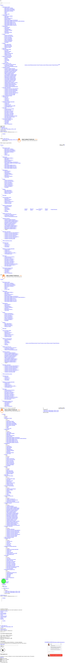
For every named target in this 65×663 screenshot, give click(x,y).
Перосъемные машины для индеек (11, 25)
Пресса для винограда (8, 123)
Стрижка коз (7, 103)
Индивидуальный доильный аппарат (11, 69)
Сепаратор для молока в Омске (10, 93)
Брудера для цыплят (8, 37)
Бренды (6, 11)
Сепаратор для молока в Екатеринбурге (11, 88)
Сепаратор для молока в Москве (10, 91)
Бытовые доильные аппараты (10, 72)
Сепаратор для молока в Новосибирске (11, 92)
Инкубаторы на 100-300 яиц (9, 8)
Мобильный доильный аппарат (10, 77)
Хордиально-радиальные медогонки (11, 115)
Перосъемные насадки (8, 18)
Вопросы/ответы (33, 64)
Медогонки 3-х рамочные (9, 112)
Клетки (4, 34)
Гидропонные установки (9, 65)
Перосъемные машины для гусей (10, 24)
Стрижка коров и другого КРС (10, 105)
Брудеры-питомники (8, 41)
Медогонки (5, 107)
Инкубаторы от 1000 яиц (9, 10)
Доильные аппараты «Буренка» (10, 83)
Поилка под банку (8, 47)
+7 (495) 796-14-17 (4, 127)
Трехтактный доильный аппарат (10, 79)
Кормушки (4, 48)
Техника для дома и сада (7, 63)
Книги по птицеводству (9, 53)
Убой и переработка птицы (7, 95)
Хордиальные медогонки (9, 114)
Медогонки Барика (8, 117)
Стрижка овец (7, 102)
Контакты (56, 64)
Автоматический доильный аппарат (11, 70)
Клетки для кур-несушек (9, 36)
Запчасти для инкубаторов (7, 56)
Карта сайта (2, 644)
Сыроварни (7, 121)
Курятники (6, 42)
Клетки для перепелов (8, 35)
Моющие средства (8, 54)
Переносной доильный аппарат (10, 76)
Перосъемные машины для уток (10, 23)
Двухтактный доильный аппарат (10, 78)
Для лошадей (7, 100)
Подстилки (6, 50)
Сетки (6, 61)
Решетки (6, 58)
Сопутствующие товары (7, 49)
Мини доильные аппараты (9, 73)
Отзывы (53, 64)
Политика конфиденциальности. (59, 642)
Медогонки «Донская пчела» (10, 116)
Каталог (2, 5)
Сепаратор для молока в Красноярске (11, 90)
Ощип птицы (5, 156)
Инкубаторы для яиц (6, 6)
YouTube (3, 133)
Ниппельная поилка (8, 45)
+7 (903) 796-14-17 (8, 128)
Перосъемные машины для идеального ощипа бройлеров (14, 21)
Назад (6, 416)
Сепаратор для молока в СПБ (10, 94)
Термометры (7, 59)
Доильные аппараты (6, 67)
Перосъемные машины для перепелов (11, 20)
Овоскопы (6, 62)
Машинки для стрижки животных (8, 101)
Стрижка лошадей (8, 104)
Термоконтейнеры (8, 119)
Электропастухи (5, 96)
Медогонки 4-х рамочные (9, 110)
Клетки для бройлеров (8, 40)
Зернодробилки (7, 27)
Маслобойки (7, 120)
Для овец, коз (7, 98)
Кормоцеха (6, 31)
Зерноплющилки (7, 29)
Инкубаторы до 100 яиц (9, 7)
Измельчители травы (8, 32)
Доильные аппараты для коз (9, 81)
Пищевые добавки (8, 51)
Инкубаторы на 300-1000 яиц (10, 9)
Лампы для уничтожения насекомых (11, 66)
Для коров (6, 97)
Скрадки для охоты (8, 55)
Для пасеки (7, 99)
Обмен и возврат (49, 64)
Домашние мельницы (8, 30)
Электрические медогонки (9, 108)
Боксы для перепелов (8, 39)
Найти (2, 646)
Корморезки (7, 28)
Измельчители (5, 26)
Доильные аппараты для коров (10, 80)
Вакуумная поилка (8, 44)
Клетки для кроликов (8, 38)
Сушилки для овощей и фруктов (10, 64)
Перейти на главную (4, 610)
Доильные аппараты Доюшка (10, 85)
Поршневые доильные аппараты (10, 71)
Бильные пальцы (7, 19)
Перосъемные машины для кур (10, 22)
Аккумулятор (7, 60)
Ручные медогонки (8, 109)
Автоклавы (7, 122)
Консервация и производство (8, 118)
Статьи (38, 64)
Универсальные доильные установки (11, 82)
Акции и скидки (27, 64)
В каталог (2, 657)
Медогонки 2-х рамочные (9, 113)
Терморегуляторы (8, 57)
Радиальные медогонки (9, 111)
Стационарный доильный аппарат (11, 74)
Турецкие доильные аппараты (10, 68)
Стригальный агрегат (8, 106)
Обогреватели (7, 52)
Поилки (4, 43)
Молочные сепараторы (7, 87)
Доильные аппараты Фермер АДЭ (11, 84)
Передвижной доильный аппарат (10, 75)
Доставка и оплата (42, 64)
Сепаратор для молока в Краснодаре (11, 89)
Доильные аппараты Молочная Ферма (11, 86)
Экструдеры (7, 33)
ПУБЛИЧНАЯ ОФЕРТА (49, 642)
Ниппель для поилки (8, 46)
